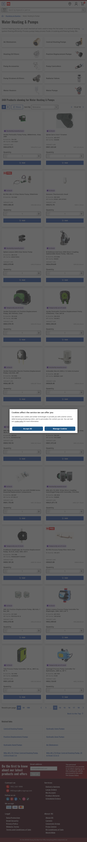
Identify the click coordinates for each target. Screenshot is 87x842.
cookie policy (18, 421)
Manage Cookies (60, 429)
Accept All (27, 429)
